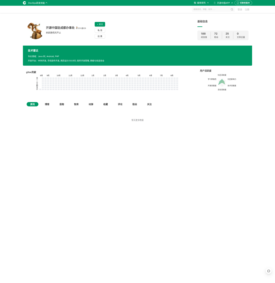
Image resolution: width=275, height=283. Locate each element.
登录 (240, 9)
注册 (247, 9)
